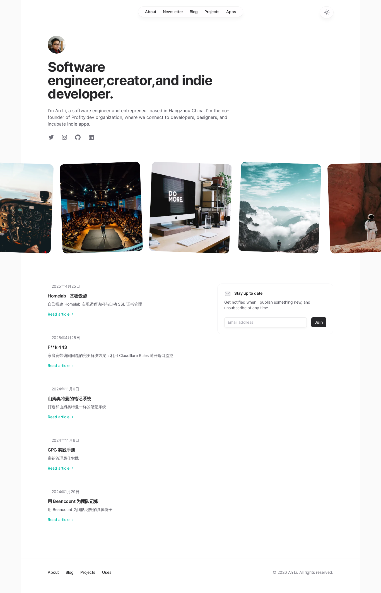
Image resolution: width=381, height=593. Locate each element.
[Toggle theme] (326, 12)
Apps (231, 11)
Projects (212, 11)
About (150, 11)
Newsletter (173, 11)
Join (319, 322)
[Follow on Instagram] (64, 137)
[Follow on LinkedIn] (91, 137)
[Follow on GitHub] (77, 137)
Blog (194, 11)
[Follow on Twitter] (51, 137)
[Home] (57, 45)
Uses (107, 572)
